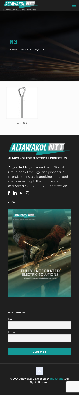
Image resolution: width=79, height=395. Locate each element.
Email (12, 332)
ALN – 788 (22, 123)
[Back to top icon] (39, 371)
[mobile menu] (74, 5)
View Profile (39, 252)
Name (12, 319)
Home (13, 49)
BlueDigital (57, 378)
